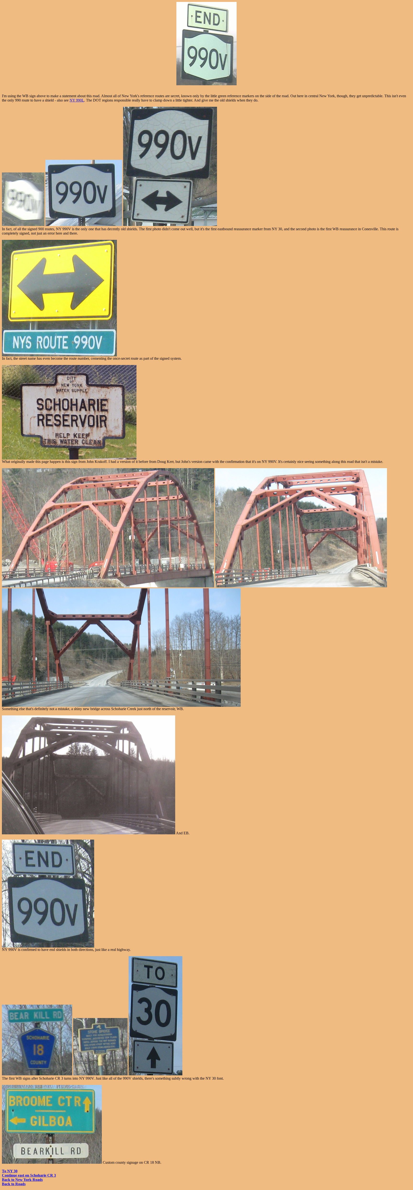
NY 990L (77, 100)
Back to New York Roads (22, 1180)
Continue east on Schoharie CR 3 (29, 1175)
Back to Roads (14, 1184)
